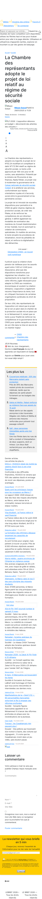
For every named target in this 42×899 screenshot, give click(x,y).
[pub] (7, 746)
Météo (6, 22)
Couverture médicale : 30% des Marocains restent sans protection (22, 379)
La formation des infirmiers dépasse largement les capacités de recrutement (20, 535)
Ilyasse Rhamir (9, 487)
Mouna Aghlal (9, 652)
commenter (10, 337)
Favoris (36, 22)
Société (13, 52)
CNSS (19, 334)
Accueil (7, 52)
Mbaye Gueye (20, 108)
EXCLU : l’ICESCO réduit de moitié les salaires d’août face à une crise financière (21, 466)
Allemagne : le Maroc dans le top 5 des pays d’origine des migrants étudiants (19, 581)
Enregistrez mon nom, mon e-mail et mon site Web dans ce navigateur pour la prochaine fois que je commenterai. (20, 818)
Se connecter (23, 26)
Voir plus (10, 605)
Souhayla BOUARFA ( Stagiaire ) (15, 556)
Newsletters (9, 26)
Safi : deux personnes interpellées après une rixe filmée (20, 431)
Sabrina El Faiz (9, 692)
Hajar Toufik (9, 721)
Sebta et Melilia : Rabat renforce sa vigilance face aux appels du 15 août (23, 405)
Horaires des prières (20, 22)
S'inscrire (21, 871)
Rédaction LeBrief (10, 530)
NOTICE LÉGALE (23, 859)
